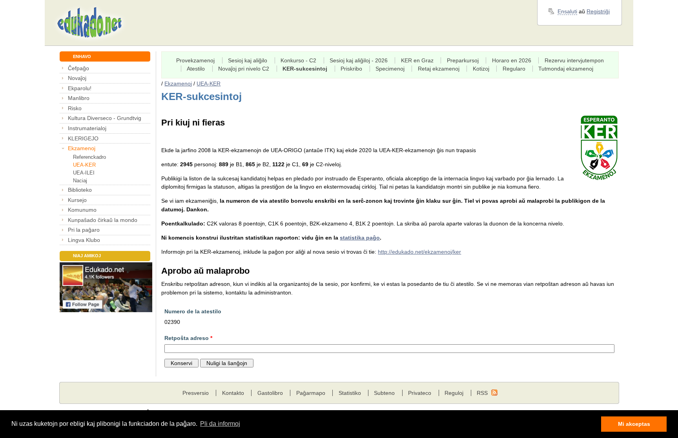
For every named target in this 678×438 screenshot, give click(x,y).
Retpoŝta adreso (188, 338)
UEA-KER (84, 165)
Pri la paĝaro (84, 230)
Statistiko (350, 393)
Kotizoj (481, 68)
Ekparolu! (79, 88)
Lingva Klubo (84, 240)
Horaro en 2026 (511, 60)
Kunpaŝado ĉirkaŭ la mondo (102, 220)
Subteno (384, 393)
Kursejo (77, 200)
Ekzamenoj (81, 148)
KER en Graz (417, 60)
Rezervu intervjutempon (574, 60)
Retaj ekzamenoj (438, 68)
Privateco (419, 393)
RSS (482, 393)
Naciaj (80, 181)
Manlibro (78, 98)
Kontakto (233, 393)
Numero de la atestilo (192, 311)
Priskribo (351, 68)
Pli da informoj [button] (220, 423)
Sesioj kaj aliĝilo (247, 60)
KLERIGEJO (83, 138)
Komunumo (82, 210)
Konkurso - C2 (298, 60)
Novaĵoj (77, 78)
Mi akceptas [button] (634, 424)
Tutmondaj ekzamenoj (565, 68)
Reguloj (454, 393)
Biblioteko (80, 190)
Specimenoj (390, 68)
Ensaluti (567, 11)
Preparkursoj (463, 60)
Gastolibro (270, 393)
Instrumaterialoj (87, 128)
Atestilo (196, 68)
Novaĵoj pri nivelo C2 (243, 68)
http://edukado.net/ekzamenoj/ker (419, 252)
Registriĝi (598, 11)
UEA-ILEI (84, 173)
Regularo (514, 68)
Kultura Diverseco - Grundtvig (104, 118)
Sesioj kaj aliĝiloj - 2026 (359, 60)
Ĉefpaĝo (78, 68)
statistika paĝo (360, 237)
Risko (75, 108)
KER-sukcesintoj (304, 68)
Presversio (195, 393)
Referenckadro (89, 157)
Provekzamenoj (195, 60)
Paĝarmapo (310, 393)
